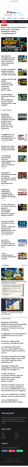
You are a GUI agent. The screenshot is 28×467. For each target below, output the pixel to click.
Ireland (16, 433)
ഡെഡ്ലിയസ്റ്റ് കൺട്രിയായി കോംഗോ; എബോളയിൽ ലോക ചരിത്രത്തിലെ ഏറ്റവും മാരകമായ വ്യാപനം (8, 161)
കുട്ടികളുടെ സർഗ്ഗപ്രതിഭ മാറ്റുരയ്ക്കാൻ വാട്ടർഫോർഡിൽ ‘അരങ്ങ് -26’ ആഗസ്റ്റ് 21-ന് (8, 194)
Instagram (12, 450)
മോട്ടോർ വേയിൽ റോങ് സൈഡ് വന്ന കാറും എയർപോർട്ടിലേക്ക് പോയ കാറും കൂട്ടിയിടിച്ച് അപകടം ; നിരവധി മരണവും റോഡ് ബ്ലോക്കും (8, 228)
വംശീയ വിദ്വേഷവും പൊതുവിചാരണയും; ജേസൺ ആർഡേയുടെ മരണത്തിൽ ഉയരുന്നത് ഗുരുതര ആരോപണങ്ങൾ (8, 210)
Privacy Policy (9, 459)
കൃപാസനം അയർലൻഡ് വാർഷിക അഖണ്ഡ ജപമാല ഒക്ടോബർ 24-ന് (8, 243)
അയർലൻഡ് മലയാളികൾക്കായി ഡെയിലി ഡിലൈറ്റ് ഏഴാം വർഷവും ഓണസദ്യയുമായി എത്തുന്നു (8, 60)
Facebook (4, 450)
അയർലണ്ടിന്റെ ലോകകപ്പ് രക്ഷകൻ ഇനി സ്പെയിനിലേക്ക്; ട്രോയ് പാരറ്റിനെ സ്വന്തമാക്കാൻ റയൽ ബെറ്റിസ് (8, 100)
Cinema (16, 438)
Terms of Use (18, 459)
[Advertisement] (14, 5)
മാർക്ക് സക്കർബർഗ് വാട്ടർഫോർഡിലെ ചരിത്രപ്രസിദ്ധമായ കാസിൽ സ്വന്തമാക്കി (8, 72)
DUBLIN (15, 18)
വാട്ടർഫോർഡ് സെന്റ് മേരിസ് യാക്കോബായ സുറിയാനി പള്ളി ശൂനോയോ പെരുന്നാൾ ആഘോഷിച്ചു (8, 85)
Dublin (3, 435)
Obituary (3, 438)
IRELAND (9, 18)
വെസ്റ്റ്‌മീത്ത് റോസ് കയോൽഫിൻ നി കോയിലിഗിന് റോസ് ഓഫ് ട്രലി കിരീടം (8, 137)
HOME (3, 18)
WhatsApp (19, 450)
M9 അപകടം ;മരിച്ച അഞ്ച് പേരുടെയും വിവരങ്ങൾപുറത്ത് (7, 148)
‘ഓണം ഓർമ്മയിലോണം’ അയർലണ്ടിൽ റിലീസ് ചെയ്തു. (8, 256)
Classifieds (16, 435)
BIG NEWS (22, 18)
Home (2, 433)
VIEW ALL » (24, 265)
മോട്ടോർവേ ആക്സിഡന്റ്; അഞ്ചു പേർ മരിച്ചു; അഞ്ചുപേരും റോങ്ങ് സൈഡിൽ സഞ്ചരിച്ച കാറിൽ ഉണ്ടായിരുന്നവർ (8, 178)
